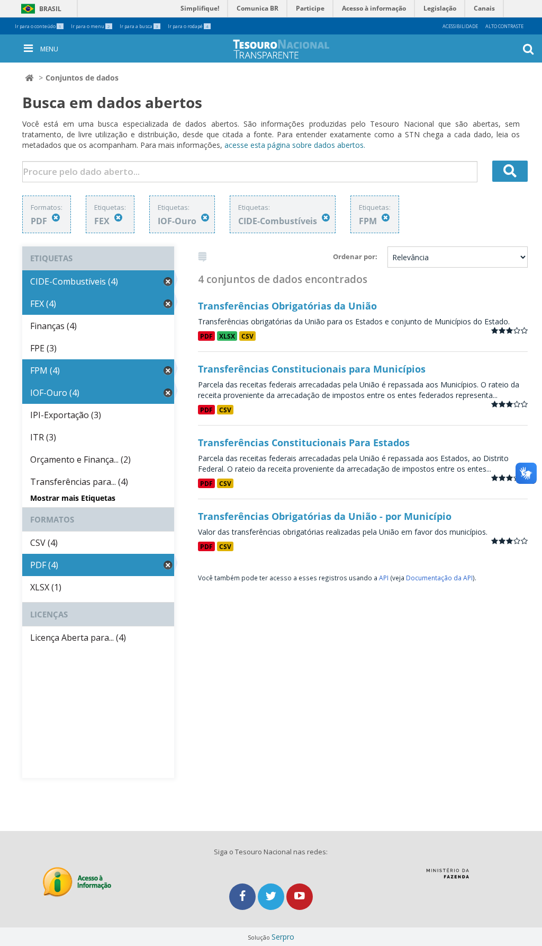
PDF (206, 336)
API (384, 577)
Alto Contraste (504, 26)
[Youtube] (299, 896)
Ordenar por (354, 256)
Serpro (283, 937)
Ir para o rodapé (188, 26)
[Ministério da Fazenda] (447, 877)
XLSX (227, 336)
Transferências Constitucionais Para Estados (304, 442)
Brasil (39, 8)
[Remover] (56, 218)
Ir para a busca (139, 26)
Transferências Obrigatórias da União (287, 305)
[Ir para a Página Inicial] (289, 49)
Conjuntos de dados (82, 78)
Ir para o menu (90, 26)
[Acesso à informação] (77, 882)
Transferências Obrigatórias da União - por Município (324, 516)
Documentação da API (439, 577)
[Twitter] (272, 896)
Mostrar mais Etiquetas (72, 498)
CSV (247, 336)
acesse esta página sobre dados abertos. (294, 145)
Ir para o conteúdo (38, 26)
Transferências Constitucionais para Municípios (312, 369)
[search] (510, 171)
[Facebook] (243, 896)
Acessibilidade (460, 26)
